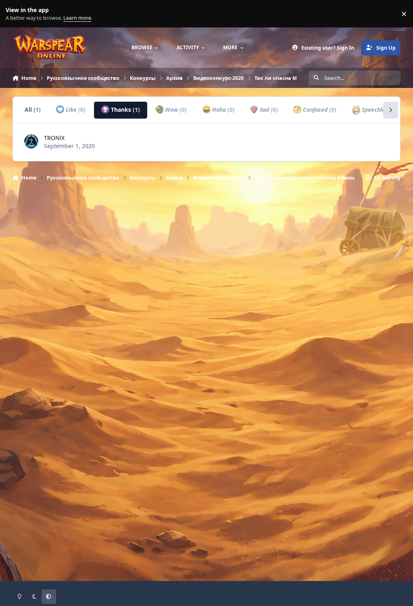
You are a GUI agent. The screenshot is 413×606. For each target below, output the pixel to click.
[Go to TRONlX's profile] (31, 141)
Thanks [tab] (124, 109)
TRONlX (54, 138)
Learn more (15, 14)
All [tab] (33, 109)
